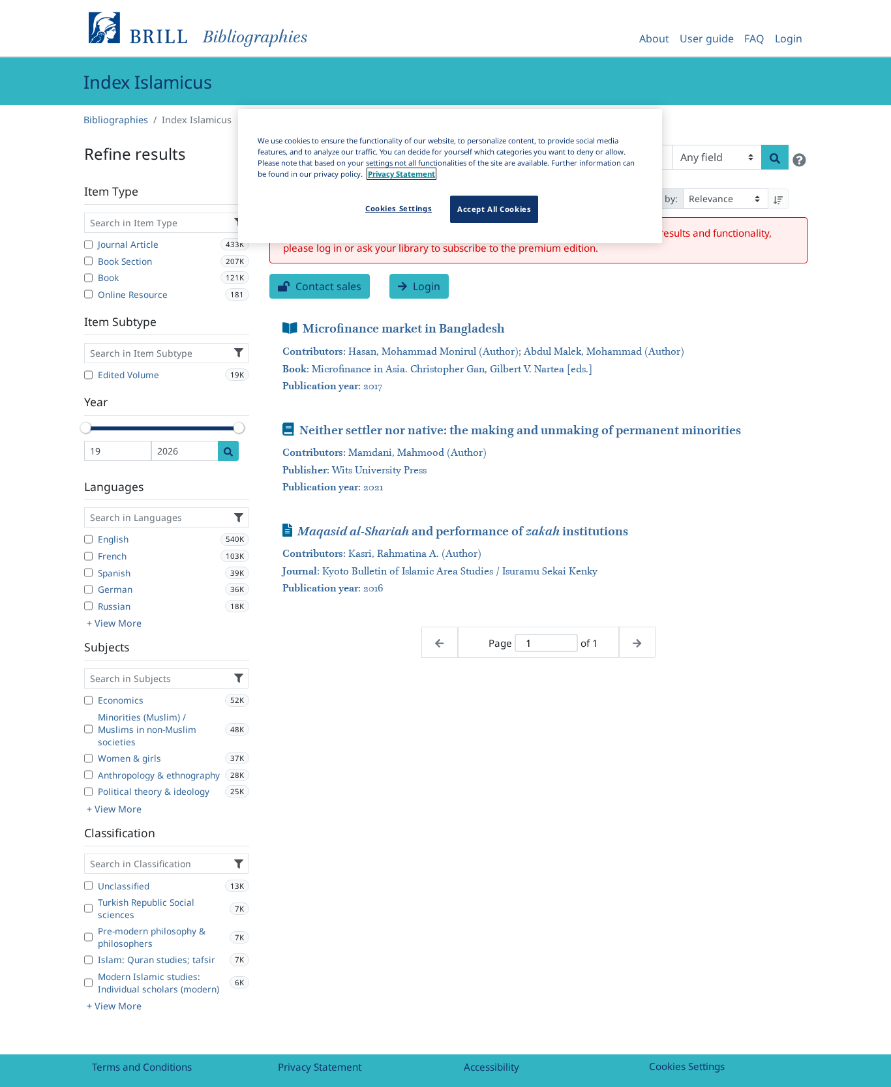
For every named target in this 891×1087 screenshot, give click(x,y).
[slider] (85, 428)
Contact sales (327, 286)
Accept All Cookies (494, 209)
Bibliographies (115, 119)
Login (788, 38)
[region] (450, 176)
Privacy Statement (319, 1066)
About (654, 38)
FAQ (754, 38)
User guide (707, 38)
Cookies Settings (687, 1066)
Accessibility (491, 1066)
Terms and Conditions (142, 1066)
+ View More (114, 623)
